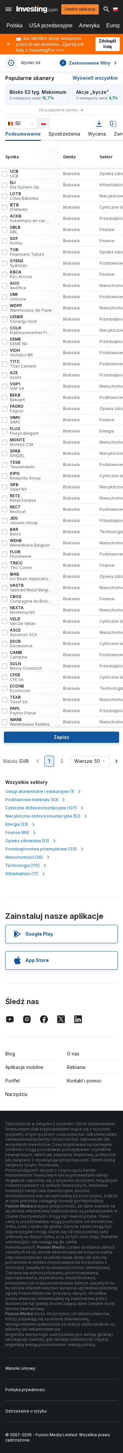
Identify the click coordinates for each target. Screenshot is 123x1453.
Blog (10, 1053)
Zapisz (61, 737)
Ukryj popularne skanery (58, 110)
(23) (16, 824)
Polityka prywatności (25, 1389)
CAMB (18, 655)
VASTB (31, 587)
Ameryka (89, 25)
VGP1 (17, 386)
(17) (21, 873)
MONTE (21, 442)
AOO (18, 285)
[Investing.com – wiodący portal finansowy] (36, 9)
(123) (41, 848)
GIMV (15, 420)
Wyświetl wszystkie (95, 78)
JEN (24, 520)
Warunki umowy (20, 1368)
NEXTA (22, 610)
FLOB (20, 554)
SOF (16, 241)
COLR (31, 330)
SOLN (26, 666)
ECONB (20, 688)
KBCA (21, 274)
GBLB (15, 229)
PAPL (23, 710)
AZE (16, 375)
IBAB (31, 576)
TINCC (21, 565)
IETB (19, 207)
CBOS (31, 599)
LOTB (24, 196)
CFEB (17, 677)
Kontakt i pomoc (84, 1080)
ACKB (31, 218)
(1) (39, 791)
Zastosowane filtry (86, 62)
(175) (22, 865)
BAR (15, 531)
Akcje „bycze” (92, 92)
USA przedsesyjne (50, 25)
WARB (30, 722)
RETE (23, 498)
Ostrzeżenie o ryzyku (26, 1411)
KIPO (25, 475)
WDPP (31, 308)
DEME (19, 341)
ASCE (23, 632)
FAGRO (17, 408)
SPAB (17, 453)
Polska (15, 25)
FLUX (24, 431)
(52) (42, 816)
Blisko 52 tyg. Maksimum (38, 92)
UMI (18, 296)
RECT (18, 509)
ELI (25, 185)
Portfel (12, 1080)
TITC (23, 364)
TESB (22, 464)
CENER (23, 319)
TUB (27, 252)
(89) (17, 832)
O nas (73, 1053)
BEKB (17, 397)
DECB (21, 643)
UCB (14, 173)
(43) (31, 799)
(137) (41, 807)
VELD (22, 621)
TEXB (19, 699)
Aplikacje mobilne (24, 1067)
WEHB (30, 543)
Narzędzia (16, 1094)
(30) (24, 857)
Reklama (76, 1067)
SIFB (18, 487)
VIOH (21, 352)
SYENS (18, 263)
